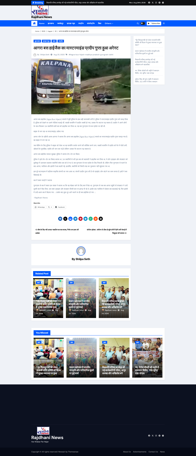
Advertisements (139, 452)
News (162, 452)
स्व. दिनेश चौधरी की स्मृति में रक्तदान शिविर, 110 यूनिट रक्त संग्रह (147, 71)
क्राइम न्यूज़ (71, 23)
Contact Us (153, 452)
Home (41, 23)
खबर (54, 41)
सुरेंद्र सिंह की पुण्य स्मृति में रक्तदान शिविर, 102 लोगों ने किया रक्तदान (146, 80)
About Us (127, 452)
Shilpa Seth (44, 54)
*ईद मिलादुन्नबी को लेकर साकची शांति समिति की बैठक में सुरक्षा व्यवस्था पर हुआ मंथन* (48, 306)
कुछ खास (37, 41)
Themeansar (73, 452)
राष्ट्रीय (81, 23)
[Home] (34, 23)
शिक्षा (99, 23)
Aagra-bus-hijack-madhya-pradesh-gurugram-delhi (91, 54)
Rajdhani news (45, 310)
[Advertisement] (53, 405)
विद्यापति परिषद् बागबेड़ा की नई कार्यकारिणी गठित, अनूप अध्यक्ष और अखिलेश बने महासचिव (113, 306)
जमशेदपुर (60, 23)
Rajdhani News (41, 17)
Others (108, 23)
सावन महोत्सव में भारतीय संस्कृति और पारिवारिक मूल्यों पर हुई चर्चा (79, 304)
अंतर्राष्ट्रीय (91, 23)
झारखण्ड (51, 23)
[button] (164, 23)
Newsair (61, 452)
